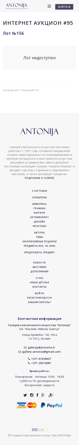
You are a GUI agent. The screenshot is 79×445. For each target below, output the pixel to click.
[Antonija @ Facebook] (37, 395)
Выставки (39, 267)
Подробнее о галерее (39, 178)
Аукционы (39, 197)
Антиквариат (39, 217)
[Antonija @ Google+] (43, 395)
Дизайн (39, 221)
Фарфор (39, 212)
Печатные (39, 226)
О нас (40, 278)
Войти (39, 293)
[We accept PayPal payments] (51, 405)
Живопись (39, 204)
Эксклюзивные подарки (39, 241)
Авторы (39, 232)
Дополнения (39, 271)
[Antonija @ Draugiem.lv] (51, 395)
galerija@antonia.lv (41, 347)
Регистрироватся (39, 297)
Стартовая (39, 190)
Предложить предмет (39, 252)
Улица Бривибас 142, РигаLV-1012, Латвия (39, 336)
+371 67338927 (41, 359)
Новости (39, 262)
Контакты (39, 286)
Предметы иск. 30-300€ (39, 246)
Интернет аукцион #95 (38, 22)
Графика (40, 208)
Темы (39, 237)
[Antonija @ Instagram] (31, 395)
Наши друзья (39, 282)
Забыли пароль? (39, 302)
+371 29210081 (41, 363)
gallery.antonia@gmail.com (41, 351)
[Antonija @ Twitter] (25, 395)
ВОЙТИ (63, 6)
